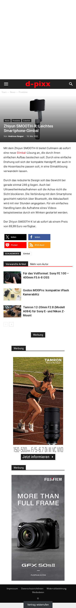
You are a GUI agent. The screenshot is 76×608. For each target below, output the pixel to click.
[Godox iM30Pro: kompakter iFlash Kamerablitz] (12, 294)
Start (4, 92)
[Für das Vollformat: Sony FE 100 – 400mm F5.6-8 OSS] (12, 277)
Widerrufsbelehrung (56, 588)
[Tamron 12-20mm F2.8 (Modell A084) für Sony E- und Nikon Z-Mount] (12, 311)
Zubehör (26, 120)
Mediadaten (38, 592)
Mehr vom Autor (39, 264)
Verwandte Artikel (16, 264)
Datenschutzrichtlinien (32, 588)
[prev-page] (6, 324)
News (12, 92)
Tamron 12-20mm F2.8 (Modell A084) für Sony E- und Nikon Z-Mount (44, 311)
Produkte (23, 92)
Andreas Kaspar (16, 136)
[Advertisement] (38, 40)
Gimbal (21, 152)
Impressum (12, 588)
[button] (6, 84)
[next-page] (11, 324)
